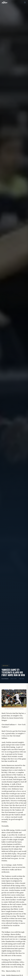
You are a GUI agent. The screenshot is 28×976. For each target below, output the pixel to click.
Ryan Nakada (5, 678)
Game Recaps (5, 665)
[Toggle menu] (24, 2)
